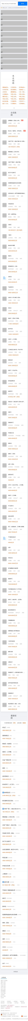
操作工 (4, 898)
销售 (3, 768)
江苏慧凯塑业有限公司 (16, 101)
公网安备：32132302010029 (9, 1014)
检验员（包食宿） (7, 744)
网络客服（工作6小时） (9, 817)
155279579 (7, 1008)
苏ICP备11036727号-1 (5, 1010)
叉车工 (4, 947)
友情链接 (4, 977)
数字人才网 (3, 996)
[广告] (14, 12)
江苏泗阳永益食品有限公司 (17, 103)
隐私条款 (3, 1002)
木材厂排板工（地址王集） (9, 825)
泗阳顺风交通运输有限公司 (17, 92)
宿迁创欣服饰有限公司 (7, 101)
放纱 (3, 939)
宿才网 (2, 997)
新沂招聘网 (3, 992)
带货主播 (4, 857)
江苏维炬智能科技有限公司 (17, 87)
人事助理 (4, 874)
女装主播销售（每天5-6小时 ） (10, 849)
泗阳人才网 (3, 982)
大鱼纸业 (4, 92)
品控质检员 (5, 776)
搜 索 (22, 3)
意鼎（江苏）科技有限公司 (8, 103)
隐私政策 (23, 1002)
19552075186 (9, 1006)
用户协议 (16, 1002)
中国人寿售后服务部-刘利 (17, 99)
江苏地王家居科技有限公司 (8, 89)
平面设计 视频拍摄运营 (8, 890)
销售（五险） (6, 923)
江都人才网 (3, 986)
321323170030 (15, 1016)
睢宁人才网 (3, 983)
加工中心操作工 (6, 841)
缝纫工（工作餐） (7, 752)
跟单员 (4, 906)
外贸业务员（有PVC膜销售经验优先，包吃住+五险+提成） (10, 955)
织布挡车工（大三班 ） (8, 784)
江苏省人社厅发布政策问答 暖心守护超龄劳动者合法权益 (17, 7)
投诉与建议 (9, 1002)
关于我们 (3, 1001)
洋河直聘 (3, 994)
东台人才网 (3, 987)
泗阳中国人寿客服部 (7, 96)
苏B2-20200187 (13, 1013)
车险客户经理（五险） (8, 833)
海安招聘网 (3, 990)
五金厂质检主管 (6, 760)
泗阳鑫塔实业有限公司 (7, 87)
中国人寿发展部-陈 (15, 94)
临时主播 (6, 882)
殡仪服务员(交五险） (8, 800)
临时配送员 (7, 792)
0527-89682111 (11, 1005)
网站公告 (5, 7)
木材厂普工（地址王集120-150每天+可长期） (13, 809)
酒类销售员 (5, 735)
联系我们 (9, 1001)
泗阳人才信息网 (4, 980)
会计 (3, 963)
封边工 (4, 727)
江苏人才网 (3, 993)
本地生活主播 (6, 866)
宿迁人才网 (3, 989)
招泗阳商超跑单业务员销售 (9, 914)
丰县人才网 (3, 984)
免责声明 (22, 1001)
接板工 (4, 931)
